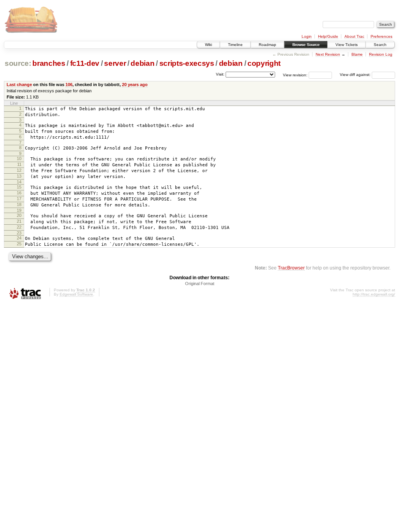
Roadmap (267, 44)
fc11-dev (84, 63)
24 (19, 238)
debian (142, 63)
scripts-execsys (186, 63)
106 (68, 84)
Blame (357, 54)
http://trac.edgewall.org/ (374, 294)
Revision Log (380, 54)
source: (18, 63)
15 (19, 187)
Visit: (220, 74)
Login (307, 36)
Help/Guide (328, 36)
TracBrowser (291, 267)
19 (19, 210)
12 (19, 170)
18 (19, 204)
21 (19, 221)
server (115, 63)
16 (19, 192)
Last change (19, 84)
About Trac (354, 36)
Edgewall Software (76, 294)
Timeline (235, 44)
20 (19, 215)
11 (19, 164)
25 (19, 243)
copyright (264, 63)
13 (19, 176)
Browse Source (306, 44)
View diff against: (356, 74)
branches (48, 63)
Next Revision (328, 54)
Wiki (208, 44)
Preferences (381, 36)
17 (19, 198)
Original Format (199, 283)
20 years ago (135, 84)
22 (19, 227)
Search (380, 44)
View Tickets (346, 44)
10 (19, 158)
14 (19, 182)
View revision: (295, 74)
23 (19, 233)
